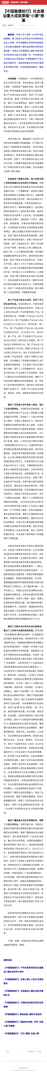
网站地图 (24, 2)
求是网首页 (14, 2)
